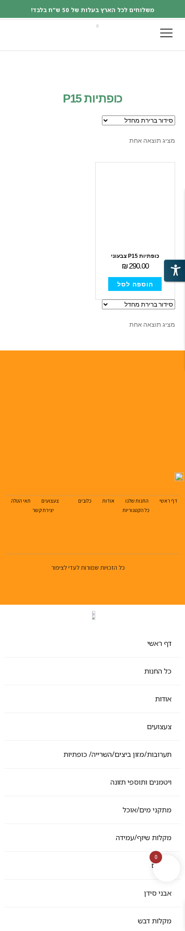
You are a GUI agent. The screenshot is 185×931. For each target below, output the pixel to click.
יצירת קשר (43, 510)
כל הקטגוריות (136, 510)
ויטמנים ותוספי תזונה (141, 782)
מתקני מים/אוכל (147, 810)
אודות (108, 500)
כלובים (85, 500)
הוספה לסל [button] (135, 284)
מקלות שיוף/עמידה (144, 837)
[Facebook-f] (56, 467)
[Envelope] (34, 467)
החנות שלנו (137, 500)
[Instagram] (77, 467)
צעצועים (50, 500)
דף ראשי (168, 500)
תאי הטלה (21, 500)
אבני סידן (158, 893)
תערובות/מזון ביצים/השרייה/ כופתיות (117, 754)
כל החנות (158, 671)
